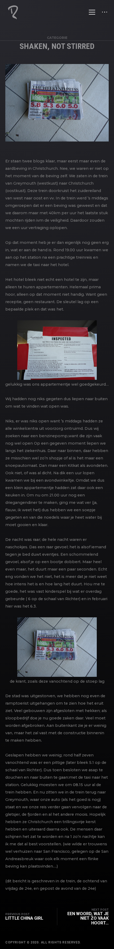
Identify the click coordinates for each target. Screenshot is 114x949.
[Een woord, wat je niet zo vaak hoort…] (83, 916)
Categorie (57, 38)
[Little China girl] (27, 916)
